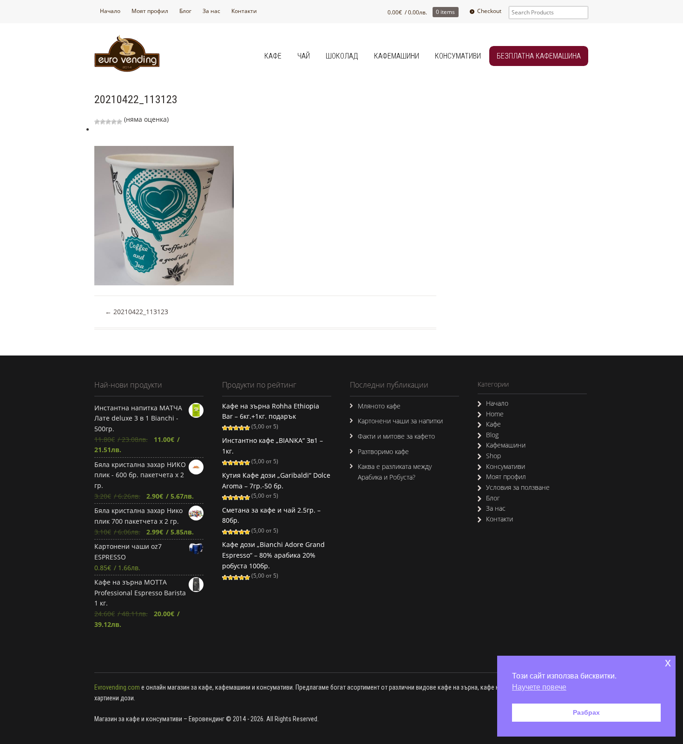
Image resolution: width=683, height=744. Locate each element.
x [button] (668, 662)
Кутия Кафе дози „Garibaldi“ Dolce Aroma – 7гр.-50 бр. (276, 480)
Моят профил (149, 11)
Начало (110, 11)
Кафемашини (396, 56)
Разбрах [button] (586, 712)
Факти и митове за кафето (396, 436)
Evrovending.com (117, 687)
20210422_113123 (136, 311)
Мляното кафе (379, 406)
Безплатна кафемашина (539, 56)
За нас (211, 11)
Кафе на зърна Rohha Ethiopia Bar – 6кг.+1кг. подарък (270, 411)
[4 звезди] (114, 122)
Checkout (489, 11)
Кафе (273, 56)
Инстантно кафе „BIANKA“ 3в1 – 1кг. (272, 445)
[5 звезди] (119, 122)
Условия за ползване (518, 487)
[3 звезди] (108, 122)
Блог (185, 11)
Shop (493, 455)
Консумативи (458, 56)
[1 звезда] (97, 122)
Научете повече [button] (539, 687)
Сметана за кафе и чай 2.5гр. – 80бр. (271, 515)
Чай (303, 56)
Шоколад (342, 56)
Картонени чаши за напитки (400, 420)
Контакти (244, 11)
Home (495, 413)
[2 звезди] (102, 122)
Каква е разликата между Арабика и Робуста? (395, 471)
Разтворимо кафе (383, 451)
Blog (492, 434)
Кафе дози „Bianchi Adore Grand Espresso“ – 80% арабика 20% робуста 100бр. (273, 555)
